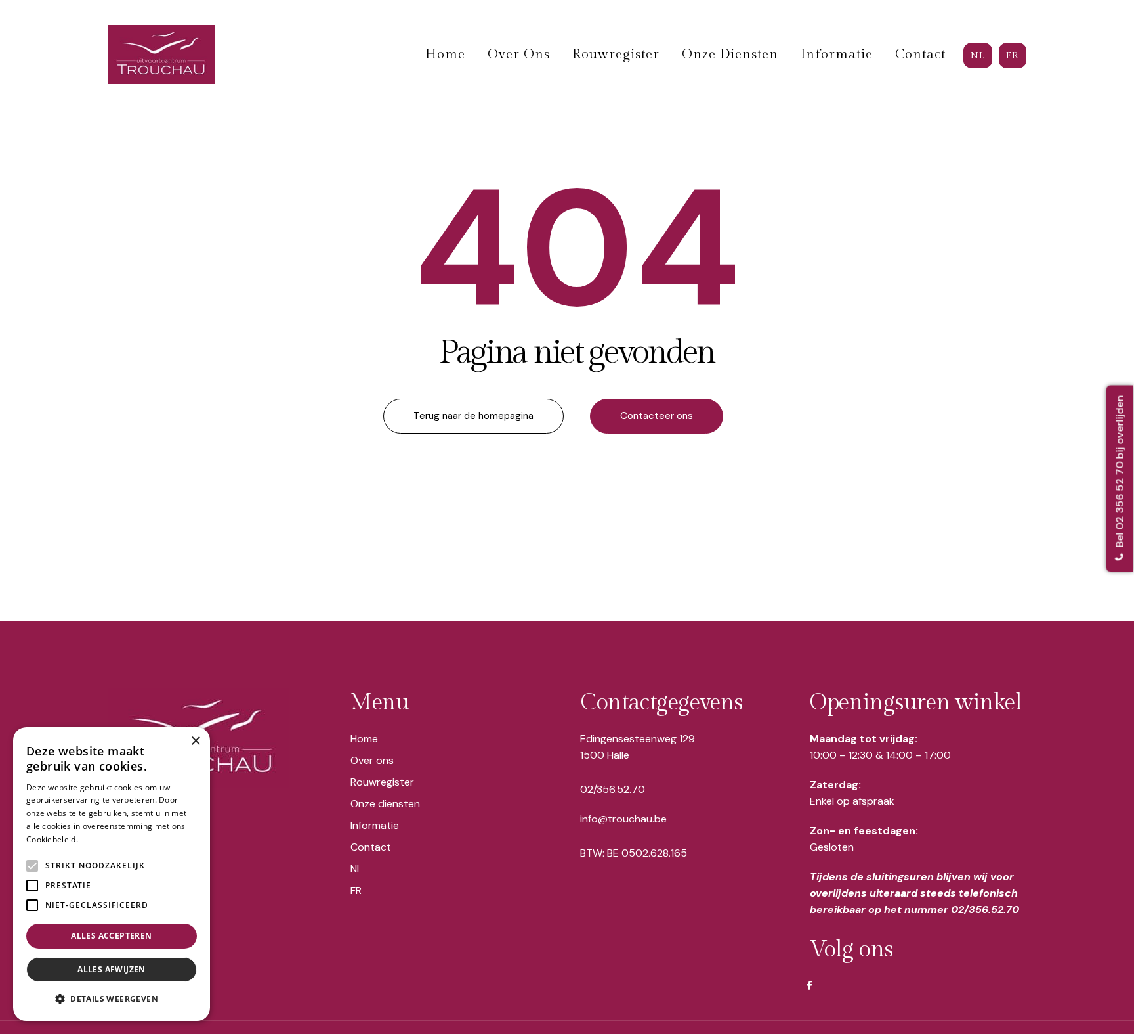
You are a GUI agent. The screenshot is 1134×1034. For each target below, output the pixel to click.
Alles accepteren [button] (111, 935)
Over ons (372, 760)
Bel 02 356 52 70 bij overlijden (1120, 473)
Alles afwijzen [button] (111, 969)
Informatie (374, 825)
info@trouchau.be (623, 819)
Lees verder (102, 839)
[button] (111, 999)
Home (364, 739)
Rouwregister (382, 782)
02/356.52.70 (612, 789)
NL (356, 869)
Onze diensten (385, 804)
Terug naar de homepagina (473, 415)
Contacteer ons (656, 415)
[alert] (111, 874)
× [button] (195, 741)
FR (356, 890)
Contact (370, 847)
